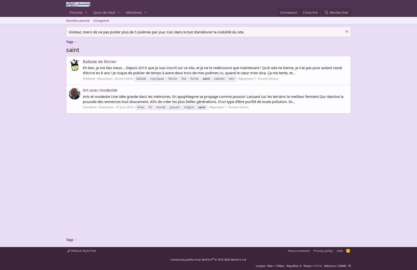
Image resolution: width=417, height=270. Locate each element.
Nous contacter (299, 250)
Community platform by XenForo (208, 259)
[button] (86, 12)
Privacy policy (323, 250)
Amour (274, 78)
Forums (76, 12)
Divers (244, 107)
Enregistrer (101, 20)
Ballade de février (100, 61)
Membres (134, 12)
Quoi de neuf (104, 12)
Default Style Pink (83, 250)
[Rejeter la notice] (346, 32)
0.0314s (317, 266)
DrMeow (89, 78)
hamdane (90, 107)
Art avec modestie (100, 90)
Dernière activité (78, 20)
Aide (340, 250)
